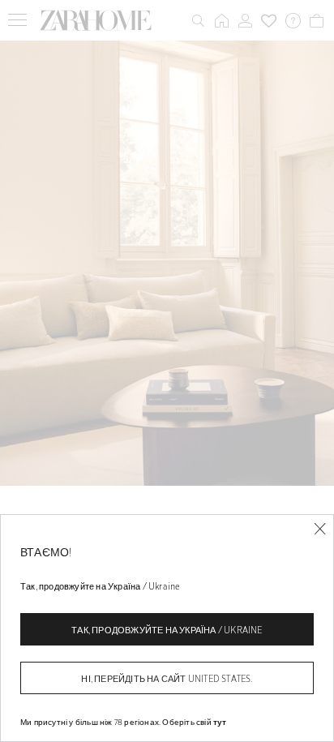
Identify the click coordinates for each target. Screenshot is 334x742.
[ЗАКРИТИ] (320, 529)
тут (220, 722)
